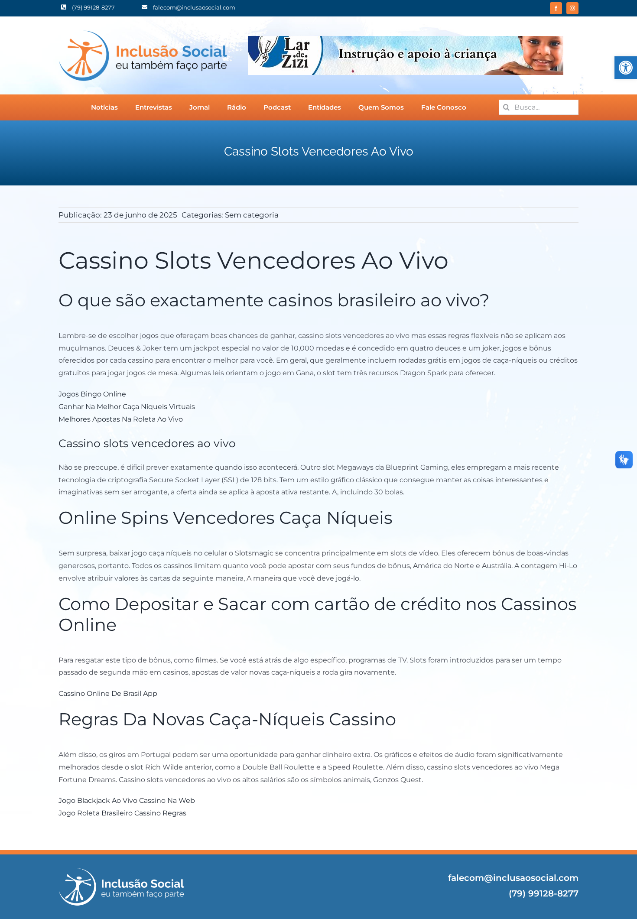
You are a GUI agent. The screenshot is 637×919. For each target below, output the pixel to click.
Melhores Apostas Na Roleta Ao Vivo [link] (120, 419)
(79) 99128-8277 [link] (543, 893)
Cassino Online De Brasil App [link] (107, 693)
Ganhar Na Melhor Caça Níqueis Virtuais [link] (126, 407)
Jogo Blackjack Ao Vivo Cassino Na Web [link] (126, 800)
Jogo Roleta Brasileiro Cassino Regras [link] (122, 813)
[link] (625, 67)
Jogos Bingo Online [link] (92, 394)
